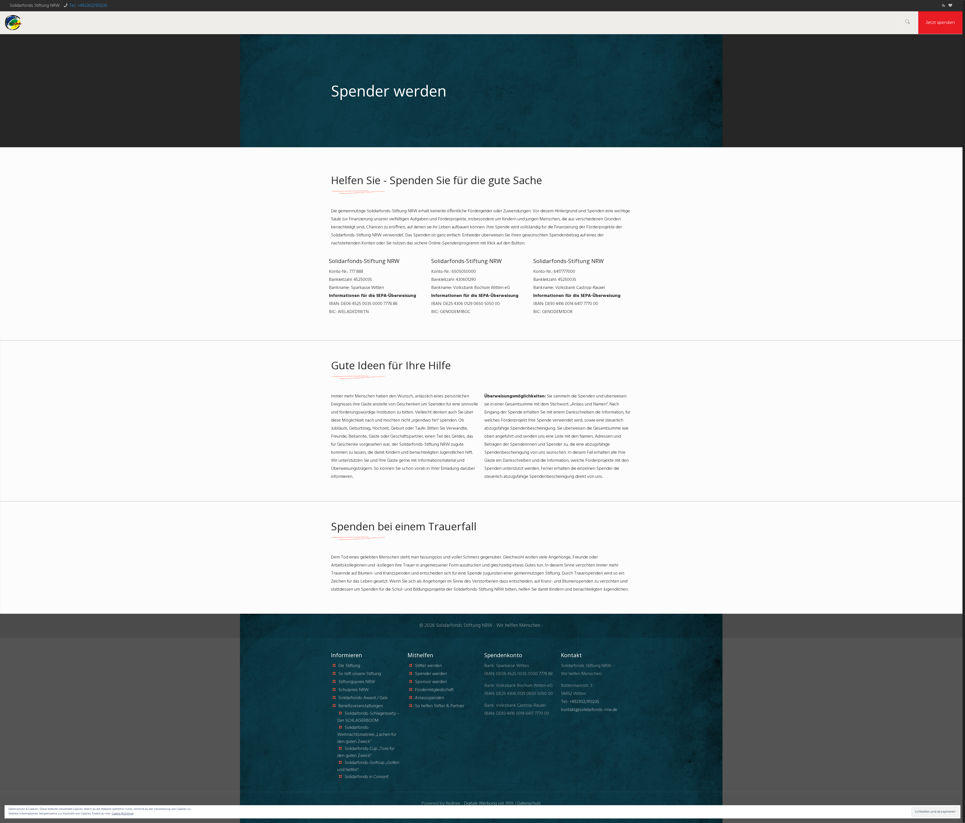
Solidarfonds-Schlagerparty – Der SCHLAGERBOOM (368, 717)
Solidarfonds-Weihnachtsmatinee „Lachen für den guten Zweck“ (366, 734)
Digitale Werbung (480, 803)
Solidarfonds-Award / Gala (363, 698)
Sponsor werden (431, 682)
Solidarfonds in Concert (367, 777)
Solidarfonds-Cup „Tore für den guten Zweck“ (366, 752)
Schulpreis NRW (353, 690)
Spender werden (431, 674)
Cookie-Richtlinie (122, 813)
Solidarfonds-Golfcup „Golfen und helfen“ (368, 766)
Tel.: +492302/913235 (88, 5)
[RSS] (943, 6)
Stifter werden (428, 666)
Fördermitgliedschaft (434, 690)
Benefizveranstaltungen (360, 706)
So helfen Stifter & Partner (439, 706)
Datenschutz (529, 803)
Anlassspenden (429, 698)
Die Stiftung (349, 666)
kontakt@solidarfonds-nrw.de (589, 709)
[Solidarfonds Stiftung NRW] (13, 22)
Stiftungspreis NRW (356, 682)
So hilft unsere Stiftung (359, 674)
